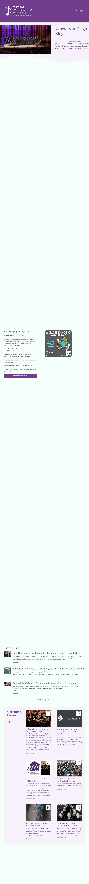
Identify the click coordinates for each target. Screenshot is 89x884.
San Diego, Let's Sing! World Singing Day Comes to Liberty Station (48, 668)
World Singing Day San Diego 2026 (16, 332)
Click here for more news (44, 699)
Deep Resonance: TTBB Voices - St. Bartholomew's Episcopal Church (68, 731)
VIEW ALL (11, 722)
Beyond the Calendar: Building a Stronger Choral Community (45, 683)
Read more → (16, 662)
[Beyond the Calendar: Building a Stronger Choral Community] (8, 684)
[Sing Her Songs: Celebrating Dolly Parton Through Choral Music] (8, 654)
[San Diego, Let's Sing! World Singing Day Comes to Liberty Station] (8, 670)
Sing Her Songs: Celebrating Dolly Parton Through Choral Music (47, 653)
